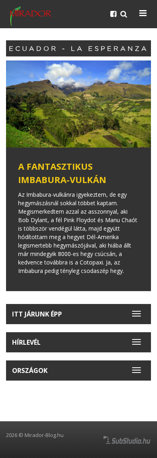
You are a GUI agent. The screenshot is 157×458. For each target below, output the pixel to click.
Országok (30, 370)
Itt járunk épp (37, 314)
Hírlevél (26, 342)
